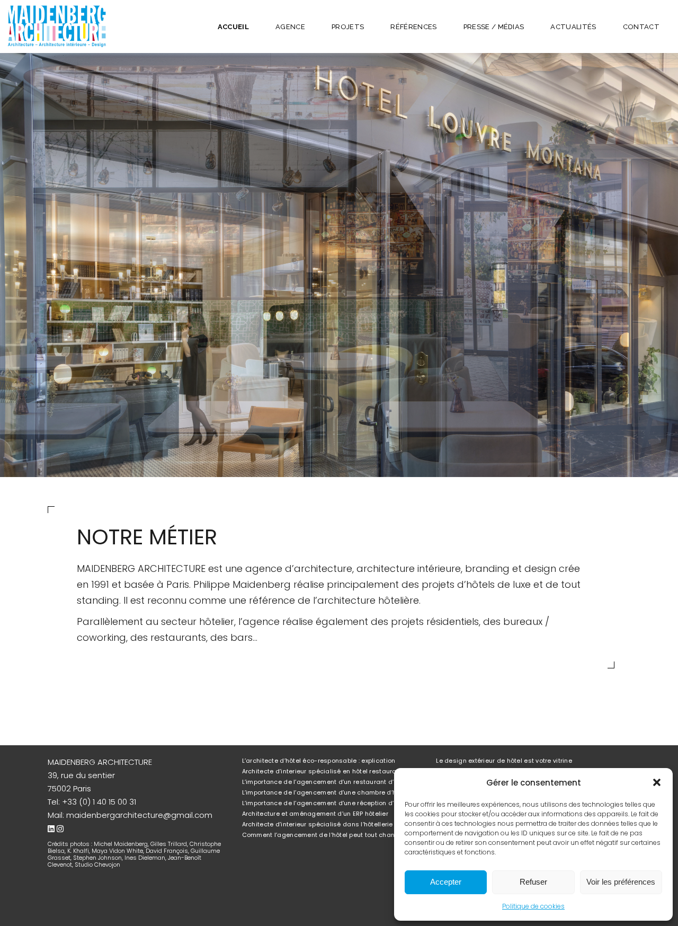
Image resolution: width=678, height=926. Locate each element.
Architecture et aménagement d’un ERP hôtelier (315, 813)
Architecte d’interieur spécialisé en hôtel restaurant (322, 771)
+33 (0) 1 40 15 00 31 (99, 801)
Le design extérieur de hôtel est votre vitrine (504, 760)
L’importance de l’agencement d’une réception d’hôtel (325, 803)
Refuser (533, 881)
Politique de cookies (533, 906)
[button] (657, 782)
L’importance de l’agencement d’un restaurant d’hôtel (325, 782)
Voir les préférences (620, 881)
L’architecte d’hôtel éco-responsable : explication (319, 760)
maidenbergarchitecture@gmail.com (139, 815)
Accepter (445, 881)
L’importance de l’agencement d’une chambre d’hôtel (325, 792)
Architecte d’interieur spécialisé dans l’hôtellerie (317, 824)
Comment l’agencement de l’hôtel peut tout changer (323, 835)
